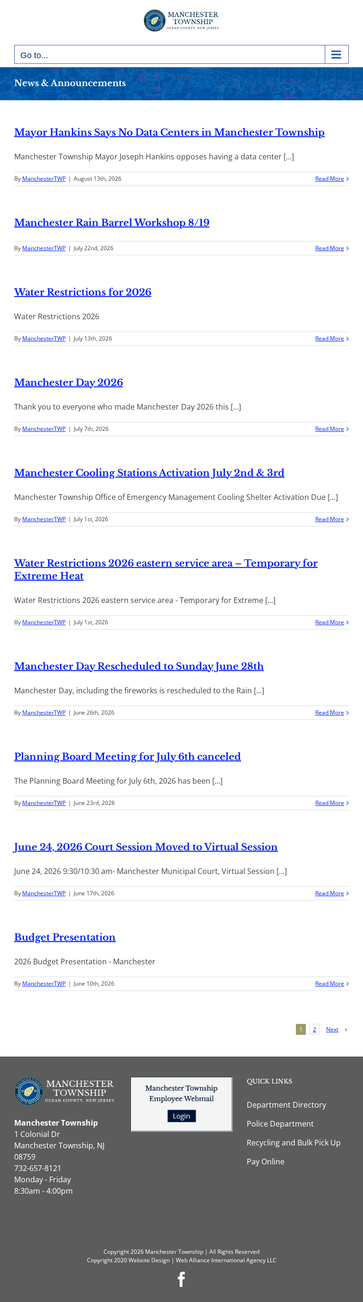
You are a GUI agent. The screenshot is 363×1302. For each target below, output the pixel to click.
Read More (329, 179)
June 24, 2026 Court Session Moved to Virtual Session (146, 847)
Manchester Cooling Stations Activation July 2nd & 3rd (149, 473)
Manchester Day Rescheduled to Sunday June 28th (139, 666)
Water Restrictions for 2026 (82, 292)
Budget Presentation (65, 937)
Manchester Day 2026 (68, 382)
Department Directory (286, 1105)
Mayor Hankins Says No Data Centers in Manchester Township (169, 132)
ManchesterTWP (44, 179)
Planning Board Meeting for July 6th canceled (127, 756)
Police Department (280, 1123)
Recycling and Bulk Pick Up (294, 1142)
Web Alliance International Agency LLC (226, 1260)
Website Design (149, 1260)
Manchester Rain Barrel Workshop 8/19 (111, 222)
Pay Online (266, 1161)
